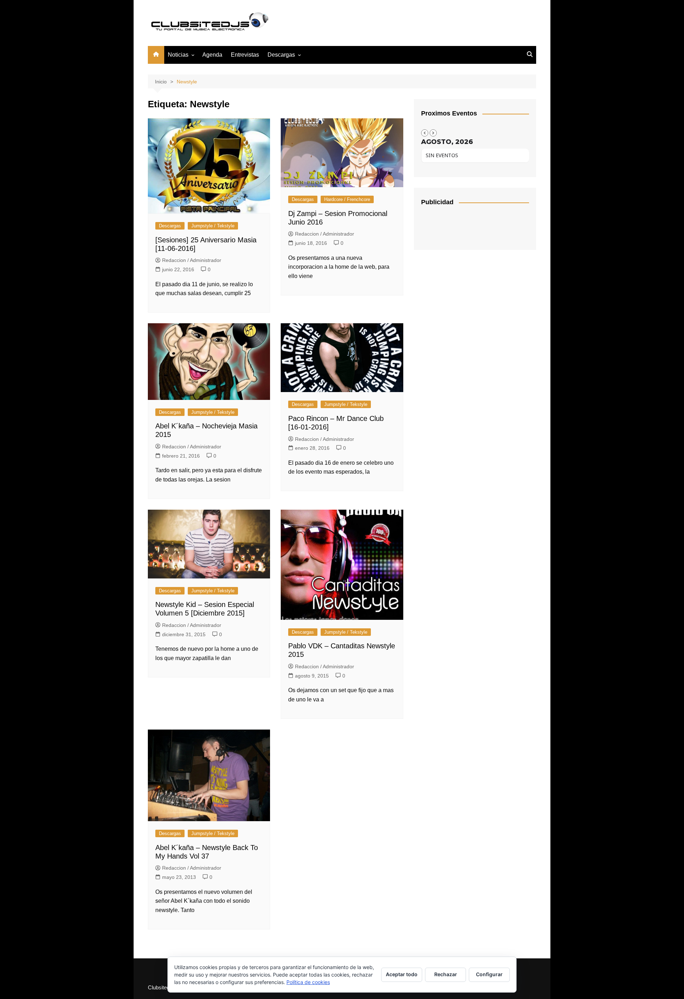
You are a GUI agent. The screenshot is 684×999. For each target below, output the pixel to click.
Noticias (178, 55)
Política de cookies (308, 982)
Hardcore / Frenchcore (347, 199)
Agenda (212, 55)
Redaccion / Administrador (191, 260)
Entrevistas (245, 55)
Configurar (489, 974)
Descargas (170, 225)
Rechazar (445, 974)
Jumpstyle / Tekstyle (212, 225)
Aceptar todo (402, 974)
